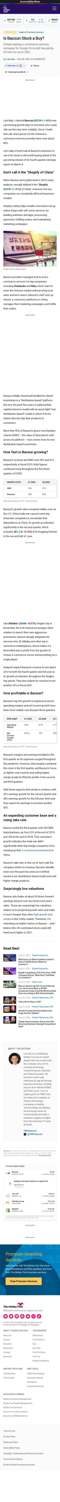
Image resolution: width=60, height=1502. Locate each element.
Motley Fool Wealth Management (17, 1403)
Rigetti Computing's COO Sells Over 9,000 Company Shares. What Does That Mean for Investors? (37, 975)
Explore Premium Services (31, 32)
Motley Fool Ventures (12, 1407)
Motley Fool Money (41, 1361)
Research (7, 1344)
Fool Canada (8, 1378)
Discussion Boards (35, 1378)
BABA (23, 623)
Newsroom (8, 1348)
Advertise (7, 1357)
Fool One (36, 1357)
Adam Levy (37, 982)
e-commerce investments (36, 850)
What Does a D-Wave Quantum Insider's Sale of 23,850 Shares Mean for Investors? (36, 961)
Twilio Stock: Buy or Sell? (29, 1002)
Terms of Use (9, 1431)
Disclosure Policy (10, 1442)
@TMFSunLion (35, 1134)
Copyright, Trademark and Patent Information (23, 1453)
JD (21, 531)
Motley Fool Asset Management (17, 1399)
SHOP (7, 189)
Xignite (24, 1325)
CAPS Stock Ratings (36, 1374)
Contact (6, 1352)
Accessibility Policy (11, 1448)
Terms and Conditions (13, 1459)
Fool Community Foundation (15, 1412)
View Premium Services (23, 1281)
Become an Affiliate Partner (15, 1416)
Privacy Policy (9, 1436)
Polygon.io (35, 1325)
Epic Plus (36, 1348)
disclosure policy (44, 1155)
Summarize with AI (16, 72)
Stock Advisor (39, 1340)
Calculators (32, 1382)
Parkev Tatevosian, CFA (42, 998)
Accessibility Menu (30, 1)
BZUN (38, 120)
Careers (6, 1340)
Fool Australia (9, 1374)
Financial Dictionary (35, 1386)
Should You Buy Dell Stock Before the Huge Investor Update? (35, 1012)
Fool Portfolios (39, 1352)
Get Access (19, 1185)
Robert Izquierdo (40, 955)
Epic (34, 1344)
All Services (38, 1335)
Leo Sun (10, 59)
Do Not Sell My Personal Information (19, 1465)
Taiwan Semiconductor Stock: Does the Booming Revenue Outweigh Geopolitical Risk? (37, 1024)
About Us (7, 1335)
